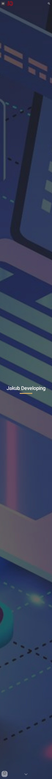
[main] (26, 389)
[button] (3, 3)
